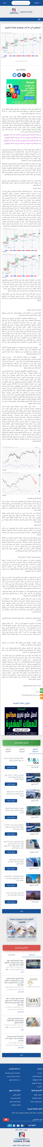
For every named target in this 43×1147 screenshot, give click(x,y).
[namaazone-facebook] (22, 1126)
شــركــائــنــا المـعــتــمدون (13, 1076)
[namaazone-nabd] (9, 1126)
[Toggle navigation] (39, 19)
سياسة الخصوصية (37, 1083)
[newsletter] (6, 1119)
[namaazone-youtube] (18, 1126)
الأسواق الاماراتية (35, 750)
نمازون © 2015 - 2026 (21, 1130)
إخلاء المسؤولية (37, 1080)
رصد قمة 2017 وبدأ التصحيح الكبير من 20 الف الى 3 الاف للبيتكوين (22, 135)
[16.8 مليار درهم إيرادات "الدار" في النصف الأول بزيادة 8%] (33, 895)
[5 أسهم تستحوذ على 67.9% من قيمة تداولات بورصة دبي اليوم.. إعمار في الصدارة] (33, 827)
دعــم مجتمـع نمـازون (14, 1080)
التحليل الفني (16, 1095)
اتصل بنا (39, 1086)
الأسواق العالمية (8, 750)
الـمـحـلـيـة (32, 954)
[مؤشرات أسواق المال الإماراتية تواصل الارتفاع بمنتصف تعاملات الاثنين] (33, 810)
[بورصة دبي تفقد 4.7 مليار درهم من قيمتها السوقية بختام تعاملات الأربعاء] (33, 777)
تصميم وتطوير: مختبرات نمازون (21, 1145)
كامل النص (21, 992)
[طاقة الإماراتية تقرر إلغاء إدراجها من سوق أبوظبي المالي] (33, 760)
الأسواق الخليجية (22, 750)
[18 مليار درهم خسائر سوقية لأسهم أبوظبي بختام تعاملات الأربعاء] (33, 794)
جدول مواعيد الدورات (36, 1101)
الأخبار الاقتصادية (15, 1098)
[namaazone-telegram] (14, 1126)
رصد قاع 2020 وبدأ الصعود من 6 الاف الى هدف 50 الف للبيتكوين (22, 138)
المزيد (21, 911)
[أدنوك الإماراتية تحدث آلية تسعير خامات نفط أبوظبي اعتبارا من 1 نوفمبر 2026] (33, 878)
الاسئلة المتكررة (37, 1076)
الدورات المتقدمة (37, 1098)
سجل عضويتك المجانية (21, 3)
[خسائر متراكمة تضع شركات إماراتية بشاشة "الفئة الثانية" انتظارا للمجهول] (33, 1021)
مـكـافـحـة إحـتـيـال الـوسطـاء (12, 1073)
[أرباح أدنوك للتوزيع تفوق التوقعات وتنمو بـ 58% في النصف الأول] (33, 862)
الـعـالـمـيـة (11, 954)
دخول (4, 3)
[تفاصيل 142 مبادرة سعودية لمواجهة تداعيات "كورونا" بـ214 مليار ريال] (33, 1039)
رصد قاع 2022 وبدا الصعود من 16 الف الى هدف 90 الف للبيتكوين (22, 143)
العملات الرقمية (16, 1105)
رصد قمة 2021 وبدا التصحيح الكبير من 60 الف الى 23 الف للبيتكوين (22, 141)
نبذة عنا (40, 1073)
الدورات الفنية (38, 1095)
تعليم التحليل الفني (15, 1101)
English (36, 3)
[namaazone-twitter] (26, 1126)
